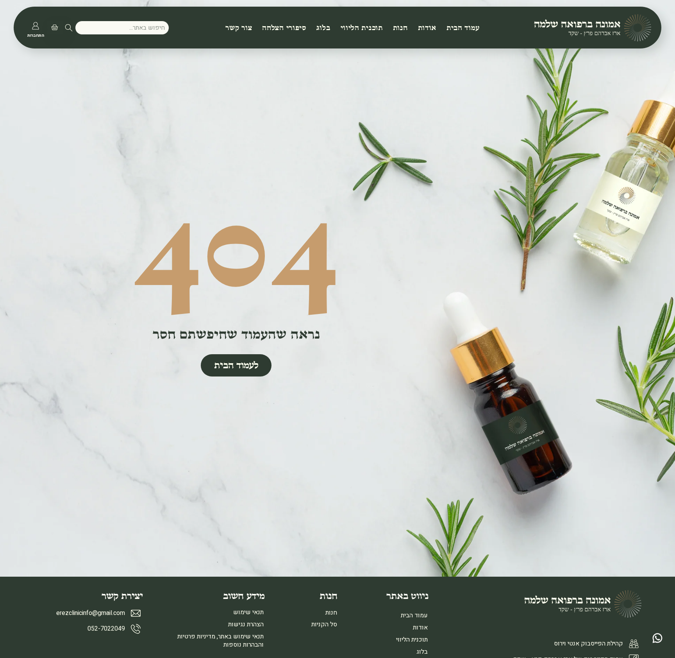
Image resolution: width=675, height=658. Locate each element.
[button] (53, 27)
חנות (400, 27)
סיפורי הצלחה (284, 27)
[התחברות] (35, 26)
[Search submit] (68, 27)
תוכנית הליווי (362, 27)
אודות (427, 27)
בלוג (323, 27)
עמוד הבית (462, 27)
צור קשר (238, 27)
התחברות (35, 35)
